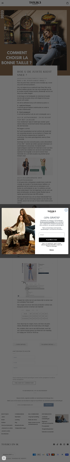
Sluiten (51, 250)
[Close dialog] (66, 210)
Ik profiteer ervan (51, 239)
